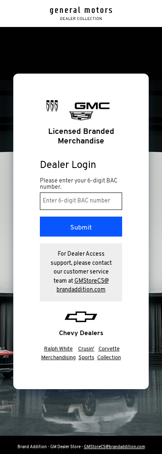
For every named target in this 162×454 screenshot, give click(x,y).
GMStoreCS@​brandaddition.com (114, 447)
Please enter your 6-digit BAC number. (79, 184)
